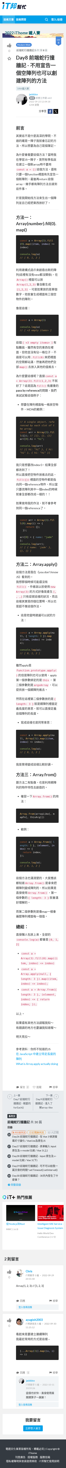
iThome (32, 1452)
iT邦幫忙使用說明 (49, 1461)
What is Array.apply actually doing (37, 1064)
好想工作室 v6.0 (41, 98)
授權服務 (33, 1457)
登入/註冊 (56, 19)
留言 (24, 1087)
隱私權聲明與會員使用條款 (21, 1461)
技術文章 (9, 19)
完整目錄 (16, 1184)
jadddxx (33, 94)
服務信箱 (45, 1457)
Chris (29, 1271)
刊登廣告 (20, 1457)
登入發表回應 (25, 1307)
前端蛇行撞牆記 (25, 50)
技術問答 (21, 19)
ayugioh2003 (34, 1320)
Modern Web (23, 44)
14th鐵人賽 (23, 88)
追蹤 (38, 1087)
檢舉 (55, 1087)
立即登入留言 (33, 1428)
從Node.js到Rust (15, 1223)
